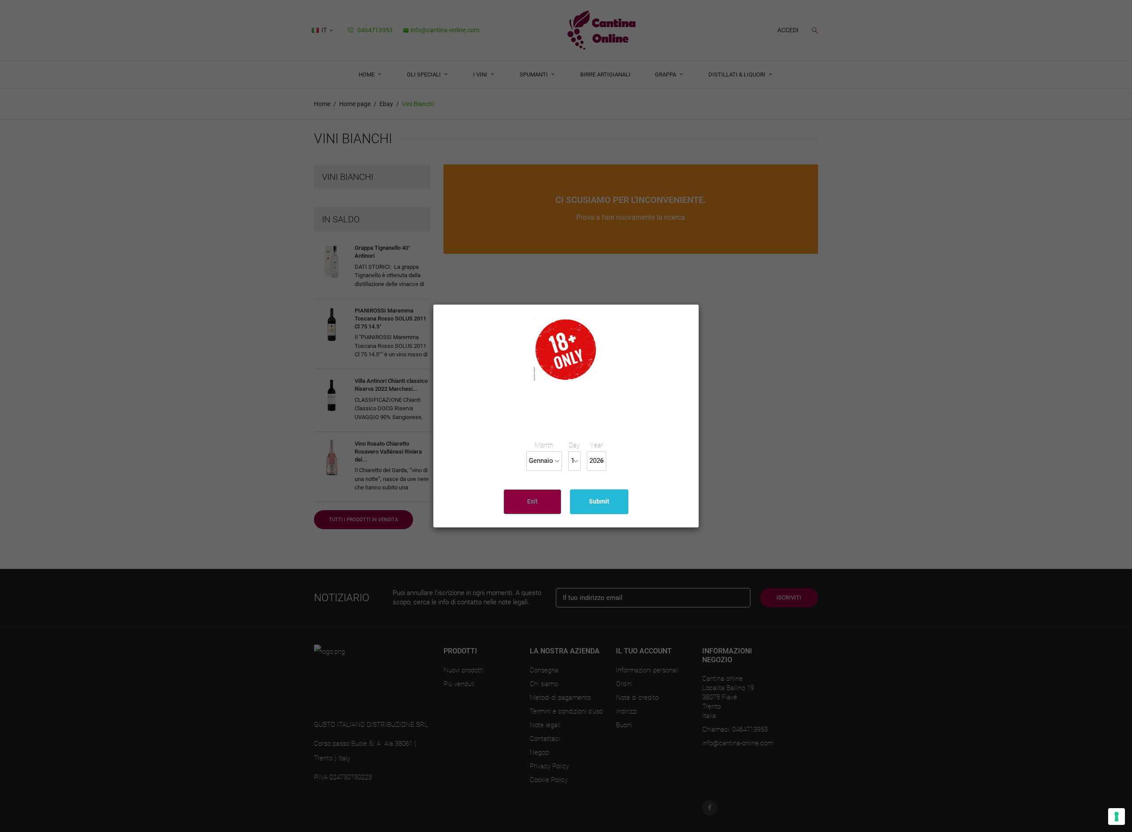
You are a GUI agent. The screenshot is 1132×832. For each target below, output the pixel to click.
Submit (599, 501)
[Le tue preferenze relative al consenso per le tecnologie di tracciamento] (1116, 816)
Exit (532, 501)
